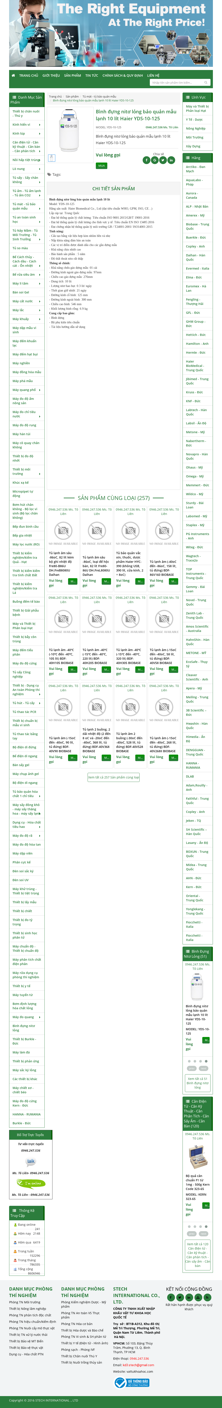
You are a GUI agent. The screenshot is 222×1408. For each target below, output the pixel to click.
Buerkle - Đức (196, 237)
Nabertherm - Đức (196, 443)
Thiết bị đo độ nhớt (23, 458)
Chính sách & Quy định (123, 75)
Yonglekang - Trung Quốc (195, 911)
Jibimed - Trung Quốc (197, 381)
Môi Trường (194, 137)
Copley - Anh (195, 246)
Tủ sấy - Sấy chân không (25, 180)
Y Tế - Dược (194, 119)
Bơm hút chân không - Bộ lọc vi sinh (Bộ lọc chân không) (25, 511)
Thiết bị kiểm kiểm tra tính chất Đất (26, 573)
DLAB (190, 776)
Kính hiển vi (21, 124)
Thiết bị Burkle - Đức (24, 1041)
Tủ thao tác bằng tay (25, 736)
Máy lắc (18, 310)
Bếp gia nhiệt (22, 535)
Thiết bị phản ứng (26, 1061)
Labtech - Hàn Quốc (196, 412)
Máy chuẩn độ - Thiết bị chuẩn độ (26, 948)
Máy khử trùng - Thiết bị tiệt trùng (26, 891)
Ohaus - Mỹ (194, 467)
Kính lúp (19, 133)
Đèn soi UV (21, 880)
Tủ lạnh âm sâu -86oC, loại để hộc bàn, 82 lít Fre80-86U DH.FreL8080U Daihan (96, 566)
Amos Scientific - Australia (197, 628)
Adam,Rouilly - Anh (196, 787)
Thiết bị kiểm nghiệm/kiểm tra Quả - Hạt (25, 557)
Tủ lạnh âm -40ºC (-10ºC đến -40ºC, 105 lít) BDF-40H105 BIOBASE (61, 656)
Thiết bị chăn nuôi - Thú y (26, 113)
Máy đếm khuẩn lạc (24, 343)
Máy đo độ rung (24, 425)
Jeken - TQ (193, 821)
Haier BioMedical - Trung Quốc (195, 365)
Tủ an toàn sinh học (24, 219)
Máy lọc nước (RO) (26, 544)
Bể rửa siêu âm (24, 274)
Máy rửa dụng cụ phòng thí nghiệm (26, 975)
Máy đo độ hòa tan (27, 844)
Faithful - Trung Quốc (197, 800)
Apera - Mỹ (194, 688)
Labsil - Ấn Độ (196, 423)
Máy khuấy (21, 319)
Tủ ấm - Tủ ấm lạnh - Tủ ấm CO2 (27, 193)
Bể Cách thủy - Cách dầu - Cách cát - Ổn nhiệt (24, 261)
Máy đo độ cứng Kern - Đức (25, 1103)
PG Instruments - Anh (197, 536)
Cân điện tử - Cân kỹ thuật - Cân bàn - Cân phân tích (26, 146)
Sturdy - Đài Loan (195, 505)
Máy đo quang (23, 1017)
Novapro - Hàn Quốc (197, 456)
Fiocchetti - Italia (194, 924)
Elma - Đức (194, 277)
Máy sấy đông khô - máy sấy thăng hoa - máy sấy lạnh (27, 809)
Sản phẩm (72, 75)
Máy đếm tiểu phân (23, 652)
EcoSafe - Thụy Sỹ (197, 664)
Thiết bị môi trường (21, 471)
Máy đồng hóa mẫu (27, 372)
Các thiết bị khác (25, 1079)
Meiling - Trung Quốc (197, 699)
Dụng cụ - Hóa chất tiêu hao (27, 824)
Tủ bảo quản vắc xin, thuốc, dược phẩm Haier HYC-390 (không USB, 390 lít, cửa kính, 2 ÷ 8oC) (129, 564)
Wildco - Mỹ (194, 494)
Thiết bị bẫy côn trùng (24, 639)
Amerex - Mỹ (195, 215)
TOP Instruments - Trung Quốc (196, 573)
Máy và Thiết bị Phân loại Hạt (24, 626)
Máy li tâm (20, 283)
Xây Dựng (193, 146)
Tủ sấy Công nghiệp (22, 674)
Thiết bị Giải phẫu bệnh (26, 612)
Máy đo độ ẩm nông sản (23, 401)
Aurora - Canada (192, 195)
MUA (101, 166)
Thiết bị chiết (22, 911)
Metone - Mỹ (195, 432)
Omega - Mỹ (195, 476)
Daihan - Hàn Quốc (195, 257)
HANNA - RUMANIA (27, 1114)
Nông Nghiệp (196, 128)
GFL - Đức (193, 313)
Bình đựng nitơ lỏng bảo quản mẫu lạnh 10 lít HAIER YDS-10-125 (184, 1014)
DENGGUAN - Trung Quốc (195, 752)
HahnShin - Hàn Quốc (197, 642)
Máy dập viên (23, 853)
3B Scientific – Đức (196, 712)
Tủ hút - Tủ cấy (24, 703)
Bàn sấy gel (21, 765)
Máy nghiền (21, 363)
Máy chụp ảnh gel (26, 774)
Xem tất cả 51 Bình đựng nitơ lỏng (198, 1083)
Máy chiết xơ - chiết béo (23, 1090)
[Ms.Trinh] (31, 1161)
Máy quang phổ (24, 390)
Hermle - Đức (196, 352)
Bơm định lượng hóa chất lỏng (24, 1006)
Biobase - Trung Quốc (197, 226)
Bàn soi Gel (21, 292)
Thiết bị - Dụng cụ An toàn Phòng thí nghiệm (26, 689)
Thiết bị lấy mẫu (24, 902)
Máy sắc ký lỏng (24, 1070)
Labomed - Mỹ (196, 516)
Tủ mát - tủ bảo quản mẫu (24, 206)
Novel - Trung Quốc (196, 602)
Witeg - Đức (194, 547)
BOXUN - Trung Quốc (197, 854)
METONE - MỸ (196, 653)
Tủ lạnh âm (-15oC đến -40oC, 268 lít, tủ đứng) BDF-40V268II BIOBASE (163, 744)
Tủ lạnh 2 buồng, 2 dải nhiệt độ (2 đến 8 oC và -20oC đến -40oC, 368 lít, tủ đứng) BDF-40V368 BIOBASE (97, 740)
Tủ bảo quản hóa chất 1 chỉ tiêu (25, 793)
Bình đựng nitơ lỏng (24, 1028)
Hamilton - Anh (197, 344)
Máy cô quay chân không (26, 445)
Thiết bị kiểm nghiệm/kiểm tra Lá (25, 588)
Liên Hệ (153, 75)
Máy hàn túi (21, 434)
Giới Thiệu (51, 75)
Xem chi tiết (67, 545)
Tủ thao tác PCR (24, 712)
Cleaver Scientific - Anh (197, 677)
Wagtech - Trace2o (193, 558)
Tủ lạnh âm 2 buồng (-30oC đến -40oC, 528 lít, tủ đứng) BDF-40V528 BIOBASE (129, 742)
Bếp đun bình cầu (26, 526)
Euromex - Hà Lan (196, 288)
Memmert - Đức (197, 485)
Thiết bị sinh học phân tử (25, 935)
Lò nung (19, 169)
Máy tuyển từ (23, 995)
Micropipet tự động (23, 493)
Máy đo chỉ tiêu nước (24, 414)
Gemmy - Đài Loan (195, 589)
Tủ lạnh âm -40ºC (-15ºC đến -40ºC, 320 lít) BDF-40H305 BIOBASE (128, 656)
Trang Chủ (28, 75)
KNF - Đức (193, 401)
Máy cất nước (23, 301)
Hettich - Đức (196, 335)
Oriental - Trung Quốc (194, 898)
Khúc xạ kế (21, 482)
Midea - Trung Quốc (196, 867)
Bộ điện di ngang (25, 783)
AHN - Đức (193, 878)
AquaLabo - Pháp (194, 182)
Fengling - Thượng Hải (194, 301)
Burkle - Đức (22, 1123)
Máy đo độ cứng (25, 663)
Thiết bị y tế (21, 986)
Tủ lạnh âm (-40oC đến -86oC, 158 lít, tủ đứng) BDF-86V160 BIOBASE (163, 568)
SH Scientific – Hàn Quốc (196, 831)
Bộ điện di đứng (24, 747)
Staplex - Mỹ (195, 525)
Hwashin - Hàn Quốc (197, 725)
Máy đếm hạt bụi (25, 354)
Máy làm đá (21, 1052)
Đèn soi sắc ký (23, 871)
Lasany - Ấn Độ (197, 843)
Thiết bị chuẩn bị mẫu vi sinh (25, 723)
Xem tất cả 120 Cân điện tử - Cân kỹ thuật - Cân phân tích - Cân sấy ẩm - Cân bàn (197, 1255)
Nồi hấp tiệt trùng (26, 160)
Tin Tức (91, 75)
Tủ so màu (20, 248)
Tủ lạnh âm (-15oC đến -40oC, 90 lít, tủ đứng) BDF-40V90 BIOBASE (62, 744)
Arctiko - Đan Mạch (195, 169)
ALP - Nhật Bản (197, 206)
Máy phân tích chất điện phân (27, 961)
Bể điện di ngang (25, 756)
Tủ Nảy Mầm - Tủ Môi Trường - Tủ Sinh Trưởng (25, 234)
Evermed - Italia (197, 268)
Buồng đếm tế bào (26, 601)
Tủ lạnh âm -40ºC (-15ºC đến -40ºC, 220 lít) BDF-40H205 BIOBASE (95, 656)
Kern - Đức (194, 887)
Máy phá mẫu (23, 381)
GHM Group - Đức (196, 323)
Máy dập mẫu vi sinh (24, 330)
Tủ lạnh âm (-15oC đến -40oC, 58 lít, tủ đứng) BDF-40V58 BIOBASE (163, 656)
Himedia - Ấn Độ (195, 739)
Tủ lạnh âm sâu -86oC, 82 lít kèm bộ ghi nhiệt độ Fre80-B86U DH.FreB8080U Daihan (61, 564)
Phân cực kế (22, 862)
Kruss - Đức (194, 392)
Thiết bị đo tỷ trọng (23, 922)
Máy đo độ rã (22, 835)
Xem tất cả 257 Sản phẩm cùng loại (113, 777)
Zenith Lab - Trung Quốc (195, 615)
